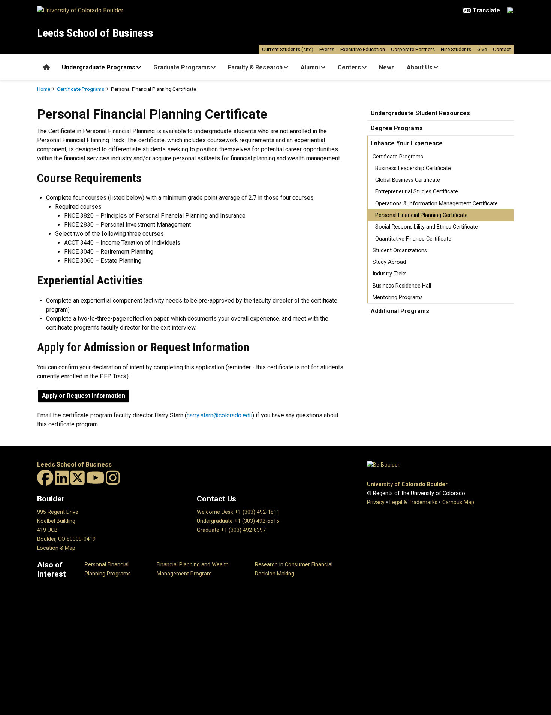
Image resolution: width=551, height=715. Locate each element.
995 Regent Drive (57, 512)
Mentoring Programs (398, 297)
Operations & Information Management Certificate (436, 203)
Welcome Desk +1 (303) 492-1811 (238, 512)
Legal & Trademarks (413, 502)
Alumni (310, 67)
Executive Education (362, 49)
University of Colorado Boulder (407, 484)
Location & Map (56, 548)
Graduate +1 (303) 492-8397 (231, 530)
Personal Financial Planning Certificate (421, 215)
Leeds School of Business (95, 32)
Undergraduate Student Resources (420, 113)
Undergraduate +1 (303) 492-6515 (238, 521)
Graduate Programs (181, 67)
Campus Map (458, 502)
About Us (420, 67)
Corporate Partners (413, 49)
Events (326, 49)
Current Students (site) (287, 49)
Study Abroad (389, 262)
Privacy (376, 502)
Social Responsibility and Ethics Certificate (426, 227)
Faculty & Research (255, 67)
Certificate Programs (80, 89)
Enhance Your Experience (407, 143)
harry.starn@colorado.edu (219, 415)
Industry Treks (390, 274)
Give (482, 49)
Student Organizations (400, 250)
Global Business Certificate (407, 180)
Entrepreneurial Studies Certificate (416, 191)
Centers (349, 67)
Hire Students (456, 49)
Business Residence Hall (402, 286)
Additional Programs (400, 311)
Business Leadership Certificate (413, 168)
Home (43, 89)
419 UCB (47, 530)
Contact (502, 49)
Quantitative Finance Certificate (413, 239)
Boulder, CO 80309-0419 (66, 539)
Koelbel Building (56, 521)
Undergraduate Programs (98, 67)
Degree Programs (397, 128)
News (387, 67)
